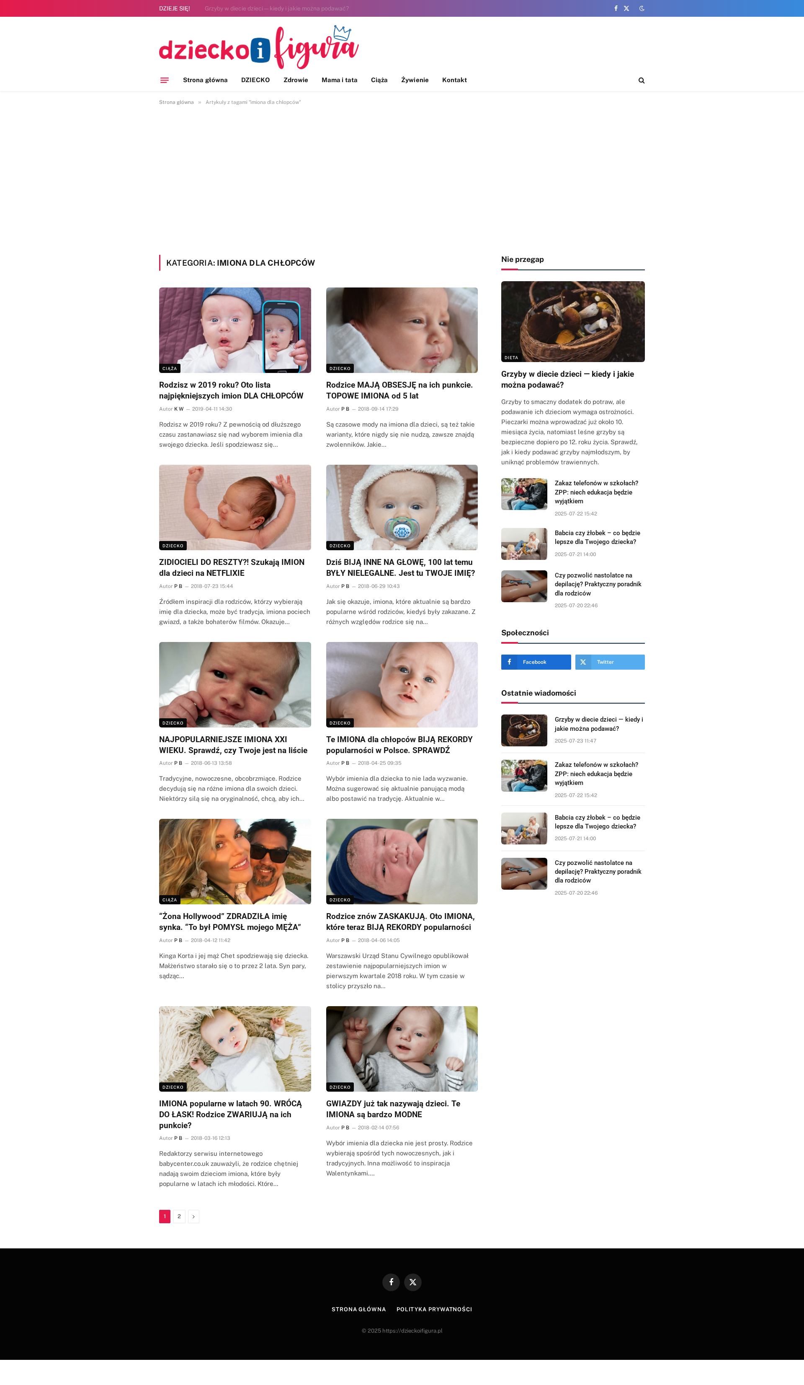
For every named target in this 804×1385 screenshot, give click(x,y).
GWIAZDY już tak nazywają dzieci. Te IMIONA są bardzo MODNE (393, 1109)
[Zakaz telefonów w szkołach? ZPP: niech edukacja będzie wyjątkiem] (524, 494)
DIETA (511, 357)
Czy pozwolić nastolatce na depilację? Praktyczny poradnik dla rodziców (598, 584)
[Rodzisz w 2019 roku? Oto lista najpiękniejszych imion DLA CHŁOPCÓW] (235, 330)
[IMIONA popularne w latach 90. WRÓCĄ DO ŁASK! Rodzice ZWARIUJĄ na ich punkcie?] (235, 1049)
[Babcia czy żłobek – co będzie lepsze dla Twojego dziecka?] (524, 544)
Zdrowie (296, 79)
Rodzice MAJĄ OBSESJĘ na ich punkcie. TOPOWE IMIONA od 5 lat (399, 390)
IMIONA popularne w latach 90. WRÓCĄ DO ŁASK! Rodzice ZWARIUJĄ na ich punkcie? (230, 1114)
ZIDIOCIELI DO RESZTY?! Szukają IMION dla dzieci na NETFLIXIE (231, 567)
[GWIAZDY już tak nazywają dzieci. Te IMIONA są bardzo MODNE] (402, 1049)
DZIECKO (255, 79)
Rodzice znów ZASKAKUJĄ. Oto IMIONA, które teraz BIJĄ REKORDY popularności (400, 921)
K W (178, 409)
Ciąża (379, 79)
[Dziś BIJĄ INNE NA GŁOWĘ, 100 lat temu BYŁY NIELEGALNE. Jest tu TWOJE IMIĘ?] (402, 507)
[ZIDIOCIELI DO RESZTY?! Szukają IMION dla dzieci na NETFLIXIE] (235, 507)
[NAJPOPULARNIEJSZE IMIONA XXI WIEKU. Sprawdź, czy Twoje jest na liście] (235, 684)
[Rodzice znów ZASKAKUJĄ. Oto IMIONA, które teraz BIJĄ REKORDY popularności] (402, 861)
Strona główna (205, 79)
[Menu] (164, 80)
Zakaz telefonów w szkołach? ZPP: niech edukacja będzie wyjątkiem (297, 8)
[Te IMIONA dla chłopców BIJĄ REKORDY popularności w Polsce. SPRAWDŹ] (402, 684)
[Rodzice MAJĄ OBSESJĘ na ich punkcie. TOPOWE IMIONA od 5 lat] (402, 330)
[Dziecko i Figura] (259, 47)
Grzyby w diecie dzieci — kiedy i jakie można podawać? (567, 379)
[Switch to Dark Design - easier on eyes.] (641, 8)
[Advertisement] (402, 178)
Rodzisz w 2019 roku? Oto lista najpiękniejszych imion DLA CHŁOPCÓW (231, 390)
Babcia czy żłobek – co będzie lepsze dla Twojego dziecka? (597, 537)
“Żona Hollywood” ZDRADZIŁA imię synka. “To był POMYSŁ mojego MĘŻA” (230, 921)
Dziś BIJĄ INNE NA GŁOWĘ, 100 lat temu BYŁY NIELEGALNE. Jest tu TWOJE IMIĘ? (400, 567)
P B (345, 409)
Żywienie (415, 79)
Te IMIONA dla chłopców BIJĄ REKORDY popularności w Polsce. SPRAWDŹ (399, 745)
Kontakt (454, 79)
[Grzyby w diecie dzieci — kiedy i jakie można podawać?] (573, 321)
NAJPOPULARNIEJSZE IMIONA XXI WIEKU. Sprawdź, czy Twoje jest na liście (233, 745)
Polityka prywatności (434, 1309)
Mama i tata (340, 79)
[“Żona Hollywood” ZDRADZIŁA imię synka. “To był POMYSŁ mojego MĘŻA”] (235, 861)
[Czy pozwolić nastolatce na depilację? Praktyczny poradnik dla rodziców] (524, 586)
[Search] (641, 80)
